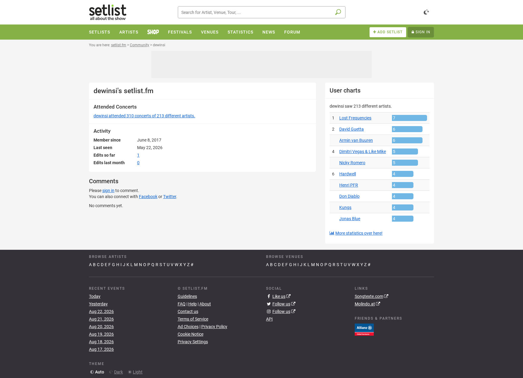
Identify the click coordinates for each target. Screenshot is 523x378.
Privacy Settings (193, 341)
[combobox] (262, 12)
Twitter (169, 196)
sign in (108, 190)
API (269, 319)
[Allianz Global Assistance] (364, 329)
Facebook (148, 196)
